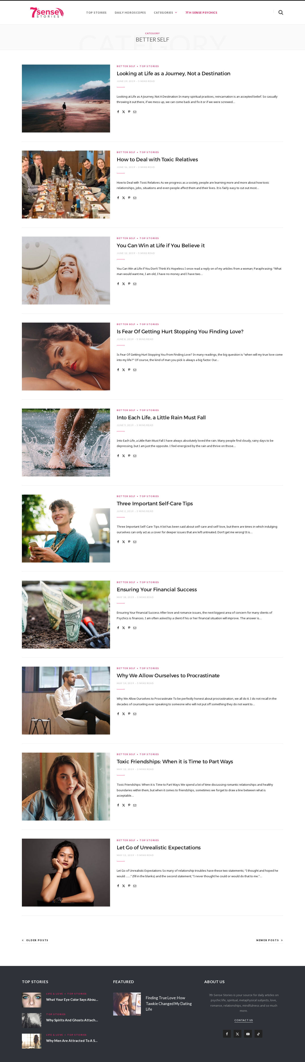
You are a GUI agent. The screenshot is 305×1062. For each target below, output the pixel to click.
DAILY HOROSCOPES (130, 12)
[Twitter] (123, 111)
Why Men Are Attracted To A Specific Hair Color (84, 1041)
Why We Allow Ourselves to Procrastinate (168, 675)
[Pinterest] (129, 111)
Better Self (126, 66)
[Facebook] (118, 111)
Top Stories (149, 66)
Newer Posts (267, 940)
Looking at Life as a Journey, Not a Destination (173, 73)
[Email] (134, 111)
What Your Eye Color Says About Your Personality (85, 999)
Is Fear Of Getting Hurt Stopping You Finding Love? (180, 331)
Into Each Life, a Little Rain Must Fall (161, 417)
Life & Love (54, 993)
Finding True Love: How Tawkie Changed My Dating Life (169, 1003)
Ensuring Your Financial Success (157, 589)
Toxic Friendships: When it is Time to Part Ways (175, 761)
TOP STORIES (96, 12)
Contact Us (243, 1020)
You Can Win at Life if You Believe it (161, 245)
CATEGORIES (163, 12)
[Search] (278, 12)
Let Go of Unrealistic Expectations (159, 847)
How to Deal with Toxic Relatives (157, 159)
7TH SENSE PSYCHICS (201, 12)
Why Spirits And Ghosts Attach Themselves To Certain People (95, 1020)
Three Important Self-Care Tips (155, 503)
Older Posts (37, 940)
